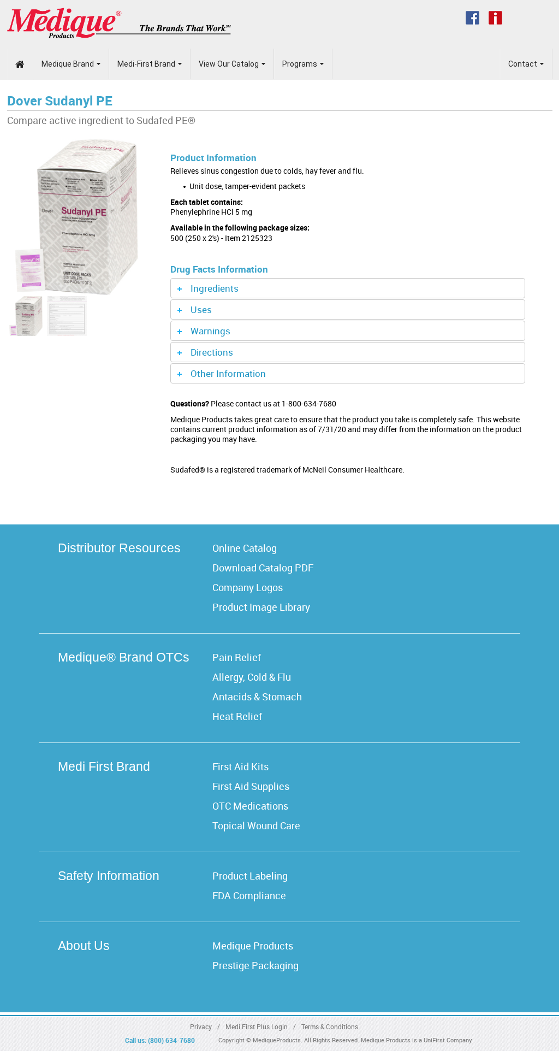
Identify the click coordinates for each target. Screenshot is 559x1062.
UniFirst (434, 1040)
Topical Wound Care (256, 825)
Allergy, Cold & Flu (251, 676)
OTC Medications (250, 805)
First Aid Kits (240, 766)
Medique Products (252, 945)
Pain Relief (236, 657)
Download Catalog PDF (262, 567)
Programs (299, 64)
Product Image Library (261, 606)
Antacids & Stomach (257, 696)
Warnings (210, 330)
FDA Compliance (249, 895)
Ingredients (215, 288)
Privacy (201, 1027)
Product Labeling (250, 875)
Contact (522, 64)
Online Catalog (244, 547)
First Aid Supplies (250, 786)
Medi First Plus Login (256, 1027)
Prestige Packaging (255, 965)
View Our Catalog (229, 64)
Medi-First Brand (146, 64)
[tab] (347, 288)
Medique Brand (67, 64)
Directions (212, 352)
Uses (201, 309)
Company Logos (247, 587)
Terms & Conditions (329, 1027)
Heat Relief (237, 716)
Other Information (228, 373)
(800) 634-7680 (171, 1040)
